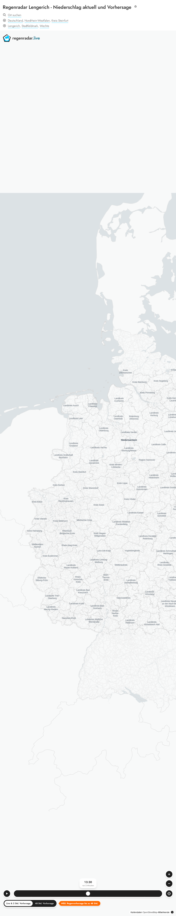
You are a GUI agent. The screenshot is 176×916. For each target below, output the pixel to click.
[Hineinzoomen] (169, 874)
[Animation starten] (7, 893)
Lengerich (14, 26)
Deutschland (15, 20)
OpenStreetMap (150, 912)
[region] (88, 473)
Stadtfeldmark (30, 26)
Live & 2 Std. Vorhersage (18, 903)
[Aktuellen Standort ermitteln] (169, 893)
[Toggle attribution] (172, 912)
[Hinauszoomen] (169, 883)
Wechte (44, 26)
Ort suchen (14, 15)
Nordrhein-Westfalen (37, 20)
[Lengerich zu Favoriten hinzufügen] (135, 8)
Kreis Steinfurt (60, 20)
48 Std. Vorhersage (44, 903)
